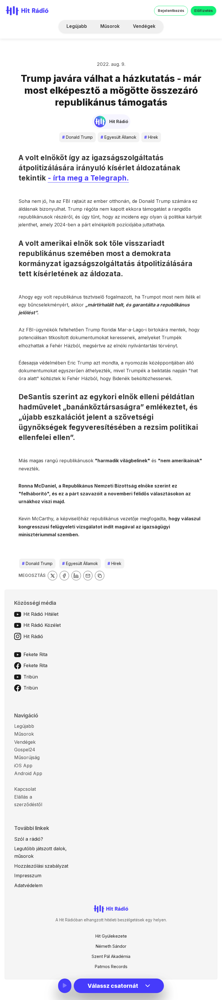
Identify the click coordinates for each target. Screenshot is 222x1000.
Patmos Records (111, 966)
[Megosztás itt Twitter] (52, 575)
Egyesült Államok (118, 137)
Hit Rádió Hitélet (40, 614)
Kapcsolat (25, 789)
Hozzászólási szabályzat (41, 866)
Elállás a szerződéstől (28, 800)
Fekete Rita (35, 654)
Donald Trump (77, 137)
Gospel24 (24, 749)
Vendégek (144, 26)
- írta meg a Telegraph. (88, 178)
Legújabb (76, 26)
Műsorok (110, 26)
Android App (28, 773)
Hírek (151, 137)
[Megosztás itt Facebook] (64, 575)
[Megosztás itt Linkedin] (76, 575)
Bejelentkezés (171, 10)
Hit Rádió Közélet (42, 625)
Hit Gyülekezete (111, 936)
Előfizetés (203, 10)
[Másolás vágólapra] (99, 575)
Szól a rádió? (28, 839)
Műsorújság (27, 757)
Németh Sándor (111, 946)
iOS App (23, 765)
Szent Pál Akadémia (111, 956)
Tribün (30, 677)
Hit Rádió (33, 636)
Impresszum (27, 875)
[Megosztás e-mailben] (88, 575)
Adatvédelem (28, 885)
